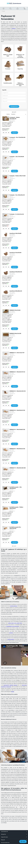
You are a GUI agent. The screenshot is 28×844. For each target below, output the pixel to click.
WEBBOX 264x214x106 (15, 333)
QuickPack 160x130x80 (15, 233)
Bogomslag (20, 68)
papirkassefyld (6, 685)
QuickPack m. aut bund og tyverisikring (20, 56)
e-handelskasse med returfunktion (12, 626)
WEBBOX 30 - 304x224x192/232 (18, 391)
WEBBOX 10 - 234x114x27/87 (17, 352)
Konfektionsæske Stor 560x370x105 (15, 527)
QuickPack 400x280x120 (16, 291)
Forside (3, 11)
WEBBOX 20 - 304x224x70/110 (17, 372)
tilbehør (12, 691)
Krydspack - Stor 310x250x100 (17, 137)
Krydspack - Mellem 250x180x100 (15, 118)
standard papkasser (13, 605)
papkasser (14, 28)
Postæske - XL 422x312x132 (17, 214)
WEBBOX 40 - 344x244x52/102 (17, 410)
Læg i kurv (14, 132)
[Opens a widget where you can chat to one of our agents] (23, 841)
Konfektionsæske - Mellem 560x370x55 (16, 507)
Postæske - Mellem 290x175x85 (17, 175)
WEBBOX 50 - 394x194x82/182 (17, 429)
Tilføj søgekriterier (14, 106)
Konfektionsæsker (8, 83)
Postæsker (7, 68)
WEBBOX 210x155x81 (15, 310)
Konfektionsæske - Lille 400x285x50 (16, 487)
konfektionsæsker (10, 639)
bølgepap (15, 685)
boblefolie (11, 685)
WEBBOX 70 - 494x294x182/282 (18, 468)
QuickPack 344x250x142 (16, 271)
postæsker (11, 632)
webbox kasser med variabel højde (15, 623)
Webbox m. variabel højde (7, 55)
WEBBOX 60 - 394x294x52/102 (17, 448)
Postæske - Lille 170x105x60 (17, 156)
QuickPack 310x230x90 (15, 252)
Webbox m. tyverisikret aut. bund (20, 84)
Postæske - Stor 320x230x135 (17, 195)
